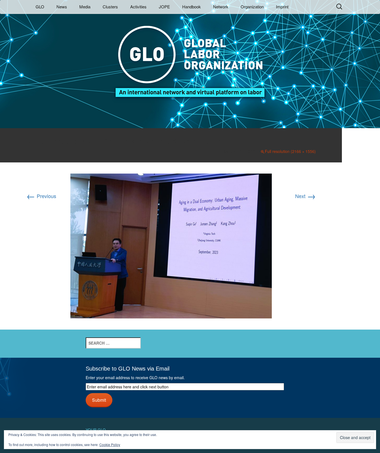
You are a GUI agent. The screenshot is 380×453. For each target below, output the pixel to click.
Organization (252, 6)
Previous (41, 195)
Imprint (282, 6)
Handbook (191, 6)
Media (84, 6)
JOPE (164, 6)
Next (305, 195)
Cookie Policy (109, 444)
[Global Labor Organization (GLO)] (190, 57)
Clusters (110, 6)
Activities (138, 6)
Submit (99, 400)
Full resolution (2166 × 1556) (290, 151)
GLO (40, 6)
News (61, 6)
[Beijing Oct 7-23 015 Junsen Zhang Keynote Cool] (171, 245)
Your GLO (96, 430)
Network (220, 6)
